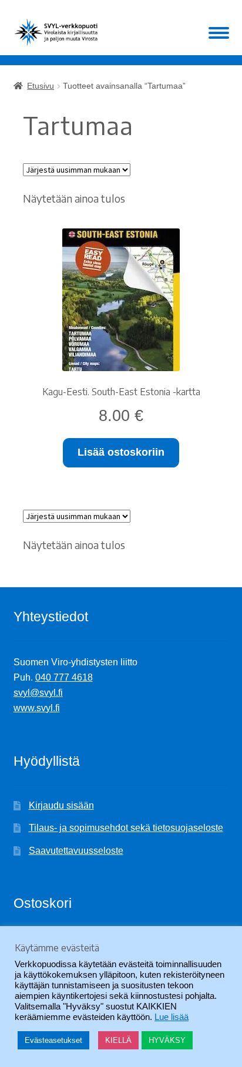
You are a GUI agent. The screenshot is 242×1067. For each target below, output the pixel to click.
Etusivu (40, 85)
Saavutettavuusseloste (76, 851)
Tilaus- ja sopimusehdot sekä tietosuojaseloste (126, 828)
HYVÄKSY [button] (167, 1040)
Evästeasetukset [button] (53, 1040)
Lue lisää (171, 1017)
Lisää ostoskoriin (121, 452)
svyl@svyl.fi (38, 693)
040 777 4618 (64, 677)
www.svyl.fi (37, 708)
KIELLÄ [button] (118, 1040)
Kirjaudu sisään (61, 805)
